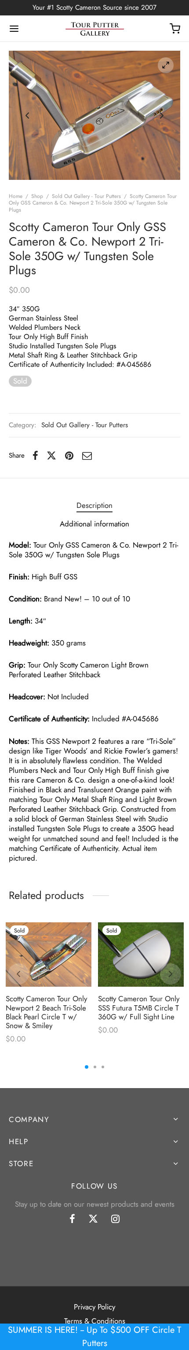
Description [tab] (94, 505)
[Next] (170, 974)
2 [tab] (95, 1067)
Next (162, 115)
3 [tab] (103, 1067)
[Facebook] (35, 455)
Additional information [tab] (94, 523)
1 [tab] (86, 1067)
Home (15, 196)
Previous (27, 115)
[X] (51, 455)
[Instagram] (115, 1219)
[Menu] (14, 29)
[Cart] (175, 28)
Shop (37, 196)
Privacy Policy (94, 1307)
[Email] (87, 455)
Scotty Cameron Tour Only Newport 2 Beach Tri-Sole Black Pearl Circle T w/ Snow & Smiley (46, 1012)
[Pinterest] (69, 455)
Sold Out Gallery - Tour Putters (86, 196)
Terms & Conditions (94, 1321)
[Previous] (18, 974)
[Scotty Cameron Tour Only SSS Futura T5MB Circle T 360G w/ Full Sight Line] (141, 954)
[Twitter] (93, 1219)
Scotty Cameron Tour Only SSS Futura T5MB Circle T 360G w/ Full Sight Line (138, 1007)
